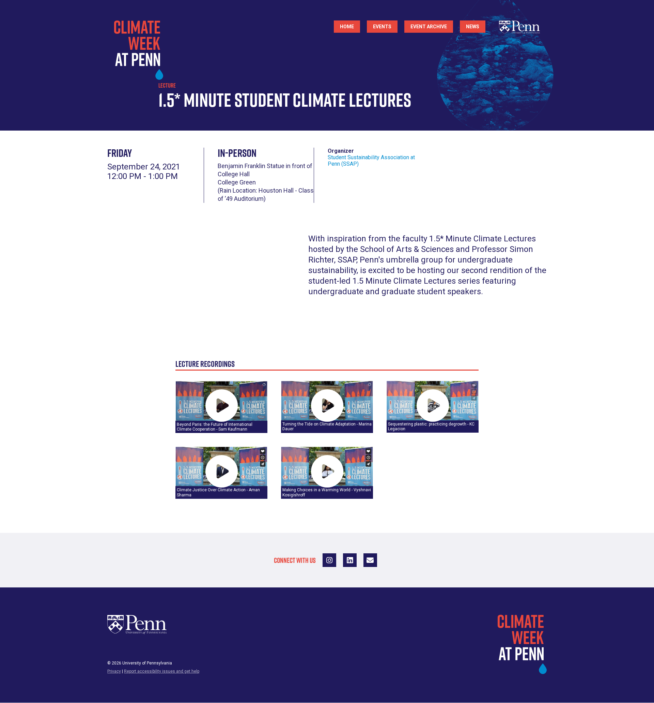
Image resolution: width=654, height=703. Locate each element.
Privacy (114, 671)
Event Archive (428, 26)
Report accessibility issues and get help (161, 671)
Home (347, 26)
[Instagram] (329, 560)
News (472, 26)
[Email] (370, 560)
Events (382, 26)
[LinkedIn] (350, 560)
